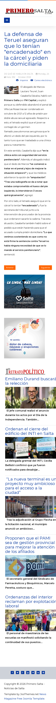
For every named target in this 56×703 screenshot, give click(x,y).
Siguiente (45, 267)
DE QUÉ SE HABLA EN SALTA (18, 74)
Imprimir (24, 80)
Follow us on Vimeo (33, 672)
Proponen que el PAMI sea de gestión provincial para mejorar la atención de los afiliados (30, 545)
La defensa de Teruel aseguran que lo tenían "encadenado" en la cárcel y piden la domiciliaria (27, 49)
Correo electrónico (43, 80)
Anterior (10, 267)
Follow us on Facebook (12, 672)
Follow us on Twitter (17, 672)
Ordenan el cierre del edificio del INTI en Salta (29, 431)
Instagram (43, 672)
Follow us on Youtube (27, 672)
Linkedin (38, 672)
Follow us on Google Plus (22, 672)
